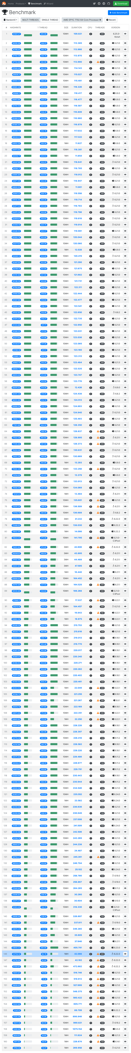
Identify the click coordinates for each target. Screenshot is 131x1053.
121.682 (78, 274)
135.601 (78, 500)
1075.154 (77, 1029)
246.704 (77, 863)
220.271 (78, 662)
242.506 (77, 832)
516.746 (78, 972)
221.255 (78, 694)
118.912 (78, 174)
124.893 (77, 406)
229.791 (78, 769)
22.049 (78, 688)
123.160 (78, 350)
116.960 (78, 118)
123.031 (78, 331)
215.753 (78, 625)
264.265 (77, 888)
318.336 (77, 907)
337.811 (78, 922)
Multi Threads (30, 20)
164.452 (77, 578)
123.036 (77, 337)
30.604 (78, 900)
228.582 (77, 744)
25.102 (78, 869)
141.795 (78, 537)
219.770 (78, 644)
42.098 (78, 954)
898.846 (77, 1016)
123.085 (77, 343)
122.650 (78, 312)
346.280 (77, 929)
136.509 (77, 506)
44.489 (78, 559)
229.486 (77, 756)
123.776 (78, 381)
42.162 (78, 960)
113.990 (78, 62)
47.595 (78, 566)
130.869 (77, 456)
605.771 (78, 1004)
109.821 (78, 33)
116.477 (78, 99)
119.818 (78, 218)
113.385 (78, 43)
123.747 (78, 375)
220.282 (77, 669)
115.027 (78, 74)
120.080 (77, 243)
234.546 (77, 788)
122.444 (77, 293)
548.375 (77, 991)
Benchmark (36, 3)
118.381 (78, 149)
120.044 (77, 237)
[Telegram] (103, 3)
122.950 (78, 325)
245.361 (77, 857)
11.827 (78, 143)
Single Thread (50, 20)
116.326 (78, 87)
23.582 (78, 800)
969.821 (77, 1022)
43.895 (78, 553)
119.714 (78, 199)
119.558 (78, 193)
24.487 (78, 850)
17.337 (78, 600)
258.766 (77, 875)
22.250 (78, 719)
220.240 (77, 656)
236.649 (77, 813)
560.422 (77, 997)
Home (11, 3)
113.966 (78, 49)
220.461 (77, 681)
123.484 (77, 362)
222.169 (78, 706)
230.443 (77, 775)
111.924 (78, 1035)
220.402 (77, 675)
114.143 (78, 68)
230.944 (77, 781)
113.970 (78, 55)
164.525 (78, 584)
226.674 (77, 1041)
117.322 (78, 137)
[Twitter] (94, 3)
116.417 (78, 93)
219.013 (78, 637)
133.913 (78, 481)
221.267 (78, 700)
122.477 (78, 299)
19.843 (78, 612)
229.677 (77, 763)
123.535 (78, 368)
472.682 (77, 966)
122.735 (78, 318)
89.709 (78, 1010)
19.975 (78, 619)
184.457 (77, 606)
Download (122, 3)
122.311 (78, 287)
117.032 (78, 130)
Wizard (49, 3)
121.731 (78, 281)
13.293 (78, 462)
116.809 (78, 112)
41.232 (78, 519)
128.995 (77, 437)
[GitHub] (108, 3)
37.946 (78, 941)
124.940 (77, 412)
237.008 (77, 819)
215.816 (78, 631)
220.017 (78, 650)
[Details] (125, 34)
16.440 (78, 572)
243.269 (77, 838)
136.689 (77, 512)
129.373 (77, 443)
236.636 (77, 806)
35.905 (78, 935)
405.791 (77, 947)
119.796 (78, 212)
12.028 (78, 249)
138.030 (77, 525)
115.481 (78, 80)
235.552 (77, 794)
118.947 (78, 181)
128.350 (77, 425)
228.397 (77, 731)
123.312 (78, 356)
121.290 (78, 262)
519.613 (78, 979)
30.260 (78, 894)
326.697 (77, 916)
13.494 (78, 494)
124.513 (78, 400)
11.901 (78, 187)
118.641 (78, 162)
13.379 (78, 475)
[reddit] (99, 3)
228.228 (77, 725)
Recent (112, 20)
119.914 (78, 224)
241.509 (78, 825)
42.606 (78, 547)
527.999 (77, 985)
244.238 (77, 844)
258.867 (77, 882)
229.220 (77, 750)
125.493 (77, 418)
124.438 (77, 393)
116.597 (78, 105)
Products (20, 3)
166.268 (77, 591)
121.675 (78, 268)
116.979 (78, 124)
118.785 (78, 168)
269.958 (77, 1047)
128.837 (77, 431)
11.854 (78, 155)
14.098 (78, 531)
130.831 (78, 450)
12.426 (78, 387)
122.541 (78, 306)
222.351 (78, 713)
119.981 (78, 231)
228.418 (77, 738)
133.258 (77, 469)
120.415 (78, 256)
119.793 (78, 206)
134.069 (77, 487)
